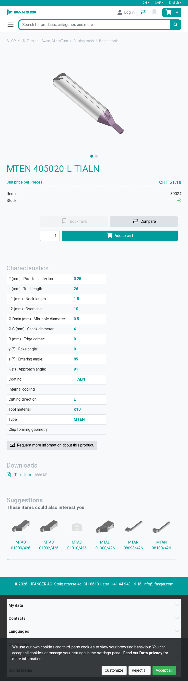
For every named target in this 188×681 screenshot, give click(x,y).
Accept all (164, 670)
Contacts (17, 618)
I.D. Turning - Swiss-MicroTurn (44, 41)
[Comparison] (144, 12)
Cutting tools (83, 41)
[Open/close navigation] (12, 25)
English (174, 2)
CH (145, 2)
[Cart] (168, 12)
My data (16, 605)
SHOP (11, 41)
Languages (19, 631)
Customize (114, 670)
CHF (158, 2)
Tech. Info (30, 474)
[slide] (91, 156)
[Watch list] (155, 12)
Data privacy (150, 653)
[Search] (175, 25)
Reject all (139, 670)
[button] (179, 200)
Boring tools (108, 41)
